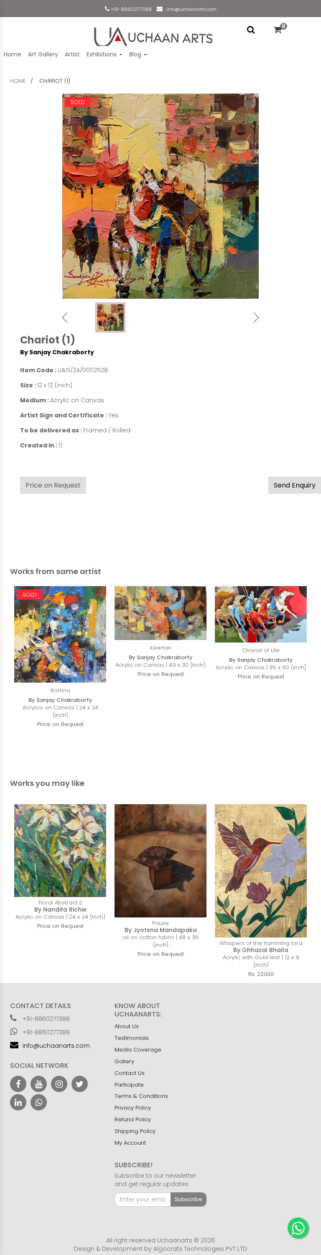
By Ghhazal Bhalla (260, 950)
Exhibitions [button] (102, 54)
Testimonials (132, 1038)
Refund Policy (133, 1119)
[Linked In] (18, 1102)
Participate (129, 1085)
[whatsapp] (39, 1102)
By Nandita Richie (60, 909)
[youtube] (39, 1084)
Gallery (124, 1061)
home (18, 81)
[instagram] (59, 1084)
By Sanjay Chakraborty (57, 352)
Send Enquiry (295, 485)
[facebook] (18, 1084)
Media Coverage (138, 1050)
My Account (130, 1143)
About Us (127, 1026)
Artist (72, 54)
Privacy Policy (133, 1108)
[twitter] (79, 1084)
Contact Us (130, 1073)
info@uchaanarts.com (190, 9)
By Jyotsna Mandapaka (161, 930)
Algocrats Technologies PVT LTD (200, 1249)
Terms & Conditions (141, 1096)
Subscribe (188, 1199)
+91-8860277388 (131, 9)
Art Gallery (43, 54)
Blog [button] (136, 54)
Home (12, 54)
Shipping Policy (135, 1131)
